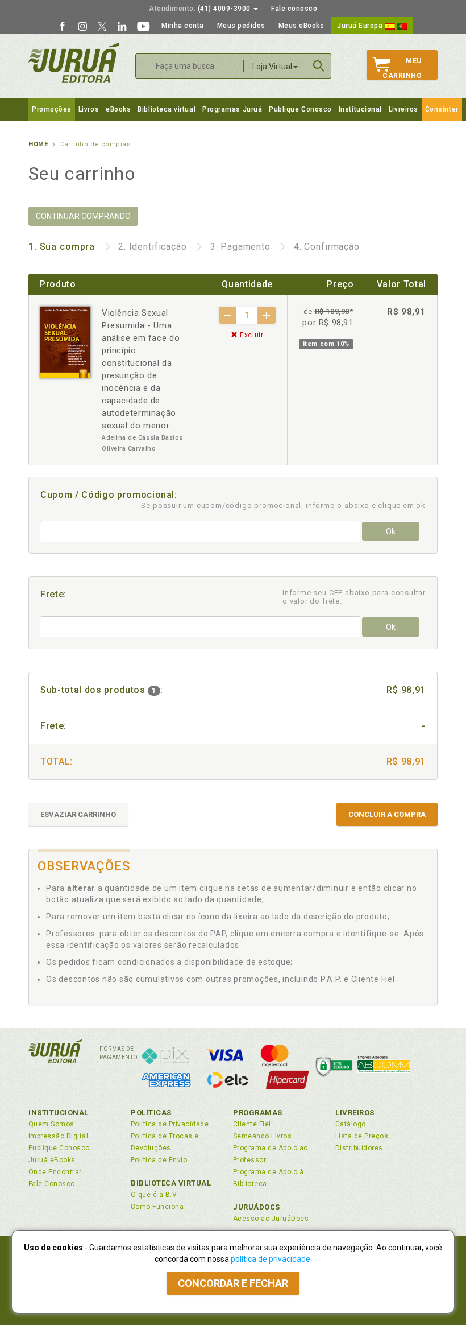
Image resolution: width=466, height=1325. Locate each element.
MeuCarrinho (402, 68)
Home (38, 144)
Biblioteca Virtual (171, 1183)
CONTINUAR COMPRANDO (83, 216)
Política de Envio (159, 1160)
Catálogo (350, 1124)
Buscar (319, 66)
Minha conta (182, 26)
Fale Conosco (51, 1184)
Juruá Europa (361, 26)
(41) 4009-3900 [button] (200, 9)
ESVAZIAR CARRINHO (78, 814)
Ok (391, 531)
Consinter (442, 109)
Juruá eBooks (52, 1160)
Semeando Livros (262, 1136)
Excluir (251, 335)
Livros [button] (88, 109)
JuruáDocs (256, 1207)
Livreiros (403, 109)
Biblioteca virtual (166, 109)
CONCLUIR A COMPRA (387, 814)
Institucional (360, 109)
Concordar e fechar (233, 1283)
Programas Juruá (232, 109)
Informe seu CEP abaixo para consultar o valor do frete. (354, 596)
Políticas (151, 1112)
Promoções (52, 109)
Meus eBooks (301, 26)
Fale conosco (294, 9)
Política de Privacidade (170, 1124)
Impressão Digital (58, 1136)
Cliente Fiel (252, 1124)
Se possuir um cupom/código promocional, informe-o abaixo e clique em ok (283, 505)
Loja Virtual (272, 66)
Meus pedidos (241, 26)
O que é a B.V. (154, 1195)
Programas (257, 1112)
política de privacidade (270, 1259)
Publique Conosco (300, 109)
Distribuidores (359, 1148)
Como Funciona (157, 1207)
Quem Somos (51, 1124)
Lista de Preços (361, 1136)
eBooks (118, 109)
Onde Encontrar (55, 1172)
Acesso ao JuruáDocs (271, 1219)
